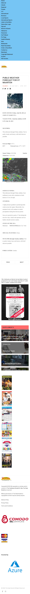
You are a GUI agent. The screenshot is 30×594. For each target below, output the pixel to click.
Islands (3, 5)
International (4, 13)
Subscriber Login (6, 24)
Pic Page (3, 37)
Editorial (3, 3)
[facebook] (2, 591)
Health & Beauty (5, 39)
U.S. (2, 11)
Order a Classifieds (6, 48)
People (3, 9)
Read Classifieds (6, 45)
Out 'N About (4, 35)
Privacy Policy (4, 503)
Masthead (4, 52)
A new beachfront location (12, 363)
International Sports (6, 20)
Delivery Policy (5, 499)
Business (3, 15)
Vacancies (4, 33)
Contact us (4, 50)
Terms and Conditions (7, 506)
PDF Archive (4, 58)
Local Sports (4, 18)
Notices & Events (6, 28)
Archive (3, 56)
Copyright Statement (7, 54)
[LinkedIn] (10, 89)
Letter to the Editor (6, 22)
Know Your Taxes (9, 351)
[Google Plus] (8, 89)
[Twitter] (5, 89)
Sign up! (3, 26)
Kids (2, 41)
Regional (3, 7)
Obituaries (4, 30)
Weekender (4, 43)
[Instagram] (5, 591)
